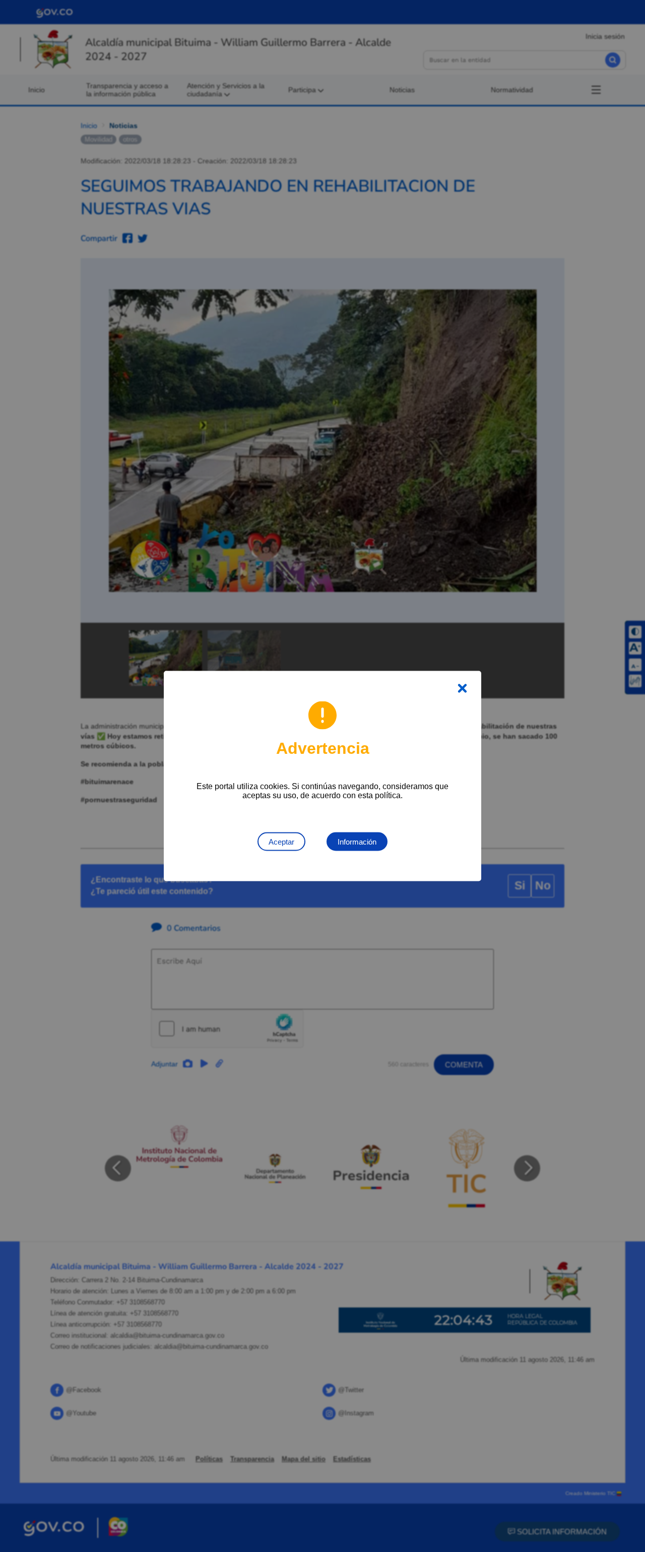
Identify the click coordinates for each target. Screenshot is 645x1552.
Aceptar (281, 842)
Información (357, 842)
